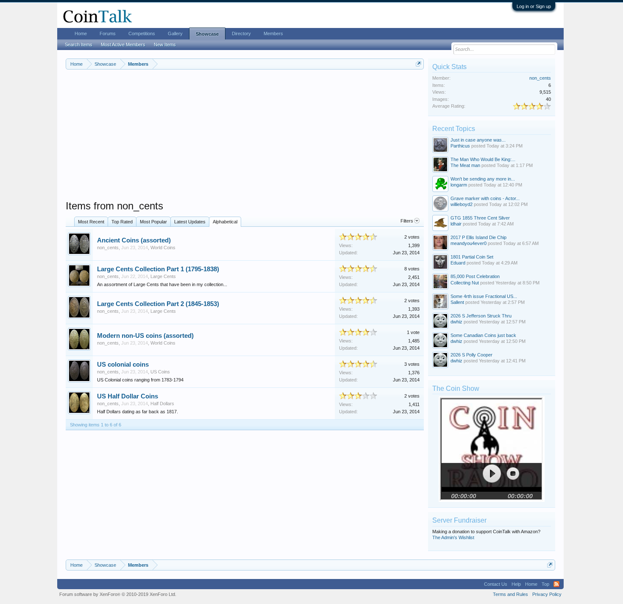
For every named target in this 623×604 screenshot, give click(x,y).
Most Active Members (123, 44)
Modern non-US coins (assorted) (145, 335)
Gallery (175, 33)
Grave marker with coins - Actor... (485, 198)
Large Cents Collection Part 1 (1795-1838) (158, 269)
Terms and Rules (510, 594)
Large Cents (163, 276)
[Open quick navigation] (418, 64)
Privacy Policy (547, 594)
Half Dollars (162, 403)
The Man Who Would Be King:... (483, 159)
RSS (556, 584)
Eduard (458, 262)
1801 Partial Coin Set (472, 256)
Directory (241, 33)
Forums (108, 33)
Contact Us (495, 584)
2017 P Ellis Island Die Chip (478, 237)
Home (81, 33)
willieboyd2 (462, 204)
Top (545, 584)
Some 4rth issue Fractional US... (484, 296)
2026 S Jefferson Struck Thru (481, 315)
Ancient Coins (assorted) (134, 240)
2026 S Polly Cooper (471, 354)
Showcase (207, 33)
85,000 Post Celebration (475, 276)
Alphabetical (225, 221)
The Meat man (465, 165)
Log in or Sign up (534, 6)
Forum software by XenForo (117, 594)
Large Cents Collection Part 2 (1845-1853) (158, 304)
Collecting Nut (465, 282)
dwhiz (456, 321)
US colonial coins (123, 364)
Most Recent (91, 221)
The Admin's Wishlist (453, 537)
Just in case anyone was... (478, 139)
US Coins (160, 371)
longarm (459, 184)
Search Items (78, 44)
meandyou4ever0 (469, 243)
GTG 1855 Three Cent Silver (480, 217)
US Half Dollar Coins (127, 396)
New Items (165, 44)
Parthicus (460, 145)
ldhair (456, 223)
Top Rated (122, 221)
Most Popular (153, 221)
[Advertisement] (245, 140)
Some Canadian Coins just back (483, 335)
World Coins (162, 247)
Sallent (457, 302)
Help (516, 584)
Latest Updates (190, 221)
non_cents (108, 247)
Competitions (141, 33)
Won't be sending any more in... (483, 178)
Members (273, 33)
